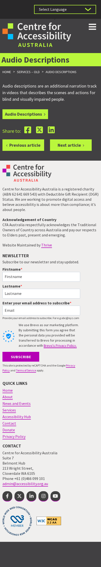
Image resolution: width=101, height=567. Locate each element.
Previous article (24, 145)
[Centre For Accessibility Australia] (36, 34)
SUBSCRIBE (21, 356)
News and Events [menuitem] (16, 403)
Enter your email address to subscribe (36, 302)
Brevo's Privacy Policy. (60, 345)
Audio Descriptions (23, 114)
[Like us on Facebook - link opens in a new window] (7, 496)
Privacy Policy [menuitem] (13, 436)
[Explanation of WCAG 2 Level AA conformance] (49, 520)
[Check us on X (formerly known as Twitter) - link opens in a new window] (19, 496)
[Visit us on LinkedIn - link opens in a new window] (31, 496)
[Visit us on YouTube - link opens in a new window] (55, 496)
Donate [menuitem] (8, 429)
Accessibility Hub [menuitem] (16, 416)
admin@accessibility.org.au (25, 483)
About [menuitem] (7, 396)
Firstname (11, 269)
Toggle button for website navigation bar (92, 26)
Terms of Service (26, 370)
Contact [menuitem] (9, 423)
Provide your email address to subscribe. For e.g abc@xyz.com (40, 318)
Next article (69, 145)
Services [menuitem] (9, 410)
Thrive (46, 245)
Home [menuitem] (7, 390)
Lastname (11, 286)
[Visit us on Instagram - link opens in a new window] (43, 496)
